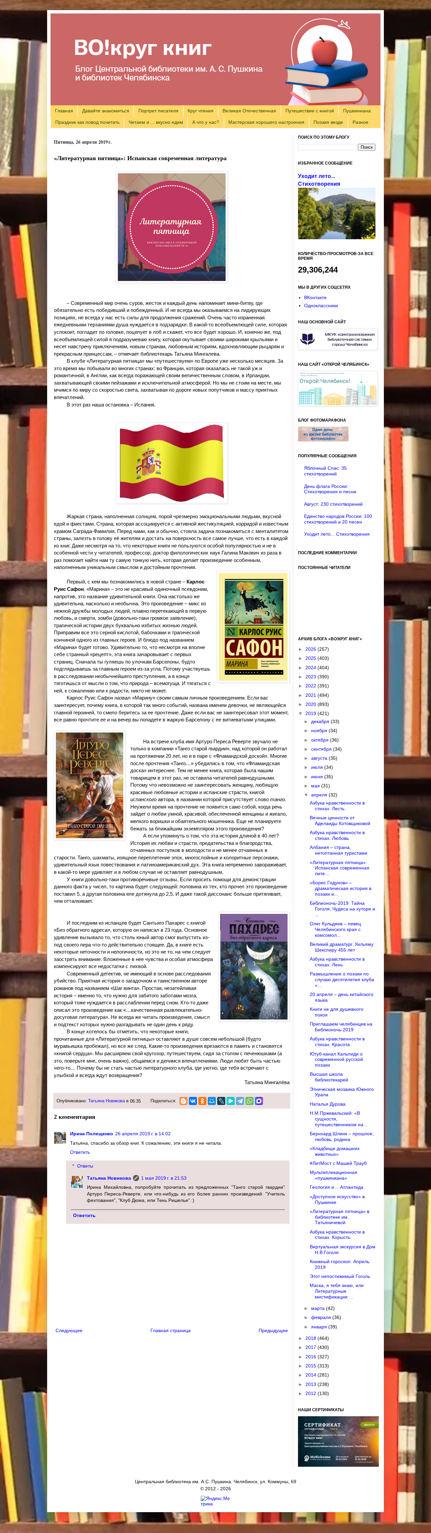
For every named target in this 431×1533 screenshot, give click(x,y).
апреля (320, 794)
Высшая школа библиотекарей (329, 1076)
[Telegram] (240, 1101)
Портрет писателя (158, 110)
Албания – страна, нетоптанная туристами (338, 850)
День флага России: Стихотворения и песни (330, 489)
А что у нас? (205, 122)
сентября (322, 749)
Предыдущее (273, 1330)
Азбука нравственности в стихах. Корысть (337, 1234)
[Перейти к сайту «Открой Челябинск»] (337, 404)
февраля (321, 1317)
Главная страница (171, 1330)
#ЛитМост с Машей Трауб (338, 1163)
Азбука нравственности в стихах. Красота (337, 1041)
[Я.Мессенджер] (231, 1101)
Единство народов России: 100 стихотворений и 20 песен (338, 519)
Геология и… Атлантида (336, 1187)
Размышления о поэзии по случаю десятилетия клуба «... (342, 979)
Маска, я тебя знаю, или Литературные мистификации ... (337, 1291)
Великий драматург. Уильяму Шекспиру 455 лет (341, 947)
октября (320, 740)
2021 (311, 695)
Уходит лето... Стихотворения (337, 534)
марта (318, 1308)
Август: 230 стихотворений (333, 504)
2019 (311, 713)
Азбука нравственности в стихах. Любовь (337, 835)
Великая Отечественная (249, 110)
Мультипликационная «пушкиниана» (333, 1175)
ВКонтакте (315, 297)
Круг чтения (200, 110)
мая (316, 785)
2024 (311, 667)
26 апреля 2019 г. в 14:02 (143, 1133)
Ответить (80, 1152)
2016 (311, 1356)
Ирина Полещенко (91, 1133)
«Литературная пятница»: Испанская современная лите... (339, 868)
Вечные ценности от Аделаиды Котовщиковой (340, 820)
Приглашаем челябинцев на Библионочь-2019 (341, 1026)
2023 (311, 676)
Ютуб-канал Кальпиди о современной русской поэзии (336, 1059)
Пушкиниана (357, 110)
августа (320, 758)
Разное (360, 122)
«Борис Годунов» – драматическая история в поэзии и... (340, 888)
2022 (311, 685)
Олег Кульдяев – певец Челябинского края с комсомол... (335, 929)
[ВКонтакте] (193, 1101)
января (319, 1326)
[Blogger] (183, 1101)
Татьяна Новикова (106, 1101)
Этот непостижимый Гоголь (340, 1276)
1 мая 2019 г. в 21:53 (164, 1178)
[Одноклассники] (202, 1101)
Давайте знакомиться (105, 110)
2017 (311, 1347)
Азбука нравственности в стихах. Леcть (337, 805)
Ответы (85, 1166)
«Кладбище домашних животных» (335, 1151)
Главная (64, 110)
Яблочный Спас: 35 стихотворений (325, 470)
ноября (320, 730)
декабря (321, 721)
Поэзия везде (328, 122)
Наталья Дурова (327, 1104)
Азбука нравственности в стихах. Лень (337, 961)
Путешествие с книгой (310, 110)
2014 (311, 1375)
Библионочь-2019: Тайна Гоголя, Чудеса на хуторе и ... (342, 908)
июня (317, 776)
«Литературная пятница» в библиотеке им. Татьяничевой (339, 1217)
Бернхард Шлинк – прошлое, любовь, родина (342, 1136)
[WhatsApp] (249, 1101)
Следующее (69, 1330)
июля (317, 767)
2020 (311, 704)
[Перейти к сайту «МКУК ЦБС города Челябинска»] (337, 348)
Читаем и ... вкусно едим (156, 122)
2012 (311, 1393)
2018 (311, 1338)
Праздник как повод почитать (87, 122)
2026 (311, 649)
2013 (311, 1384)
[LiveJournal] (221, 1101)
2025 (311, 658)
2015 (311, 1365)
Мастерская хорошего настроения (266, 122)
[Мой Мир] (212, 1101)
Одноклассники (321, 305)
